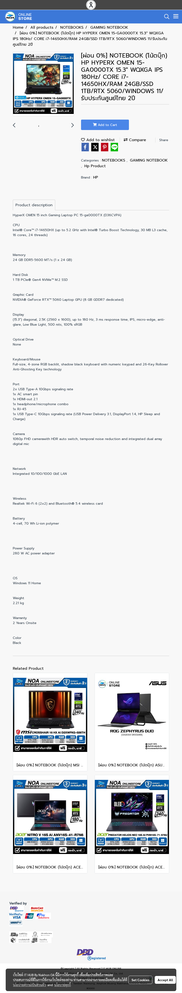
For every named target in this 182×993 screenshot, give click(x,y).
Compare (136, 140)
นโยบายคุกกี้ (62, 985)
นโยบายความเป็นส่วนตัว (29, 985)
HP (95, 177)
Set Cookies (140, 980)
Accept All (165, 980)
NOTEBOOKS (114, 160)
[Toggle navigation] (176, 16)
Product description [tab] (34, 205)
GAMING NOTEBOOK (149, 160)
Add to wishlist (100, 140)
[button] (165, 16)
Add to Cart (107, 124)
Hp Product (95, 166)
